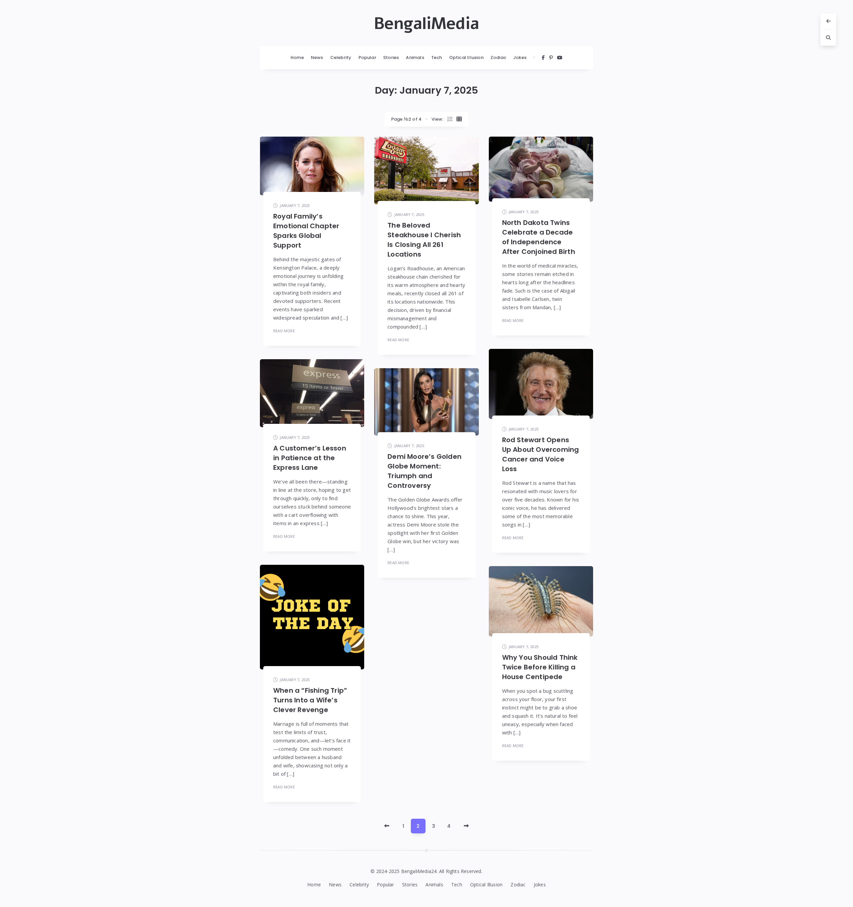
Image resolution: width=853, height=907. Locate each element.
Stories (391, 57)
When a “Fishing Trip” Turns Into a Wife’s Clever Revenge (310, 700)
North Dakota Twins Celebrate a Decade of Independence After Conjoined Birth (538, 237)
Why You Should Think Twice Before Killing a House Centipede (540, 667)
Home (297, 57)
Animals (415, 57)
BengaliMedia (426, 23)
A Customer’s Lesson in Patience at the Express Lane (309, 458)
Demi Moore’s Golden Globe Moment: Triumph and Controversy (424, 471)
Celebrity (341, 57)
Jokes (519, 57)
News (317, 57)
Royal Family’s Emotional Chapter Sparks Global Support (306, 231)
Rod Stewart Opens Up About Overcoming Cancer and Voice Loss (540, 454)
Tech (436, 57)
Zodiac (498, 57)
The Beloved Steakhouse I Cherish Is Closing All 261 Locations (424, 240)
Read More (284, 330)
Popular (367, 57)
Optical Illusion (466, 57)
